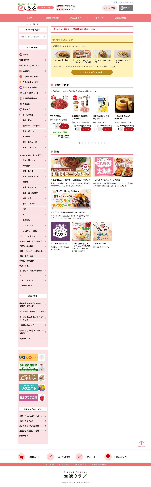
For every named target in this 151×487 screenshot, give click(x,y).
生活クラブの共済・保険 (30, 431)
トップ (20, 24)
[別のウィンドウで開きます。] (32, 370)
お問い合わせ (64, 464)
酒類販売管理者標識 (99, 464)
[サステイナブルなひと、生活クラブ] (75, 477)
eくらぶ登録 (109, 8)
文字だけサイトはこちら (123, 2)
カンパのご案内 (25, 285)
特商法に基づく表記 (81, 464)
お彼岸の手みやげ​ (26, 325)
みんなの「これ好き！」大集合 (31, 311)
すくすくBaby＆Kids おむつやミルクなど (31, 318)
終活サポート (30, 436)
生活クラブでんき (30, 421)
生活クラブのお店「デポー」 (30, 416)
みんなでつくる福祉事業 (30, 426)
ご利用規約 (50, 464)
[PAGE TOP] (141, 444)
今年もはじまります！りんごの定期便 (31, 332)
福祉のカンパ (24, 339)
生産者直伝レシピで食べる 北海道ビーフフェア (31, 304)
